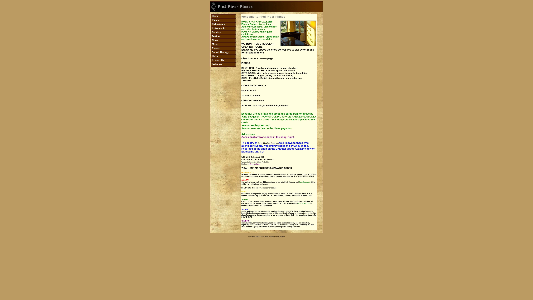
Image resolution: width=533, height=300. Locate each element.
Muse (214, 44)
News (214, 40)
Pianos (215, 20)
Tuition (215, 36)
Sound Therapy (220, 52)
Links (214, 56)
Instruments (218, 28)
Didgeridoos (218, 24)
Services (216, 32)
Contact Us (217, 60)
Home (214, 16)
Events (215, 48)
